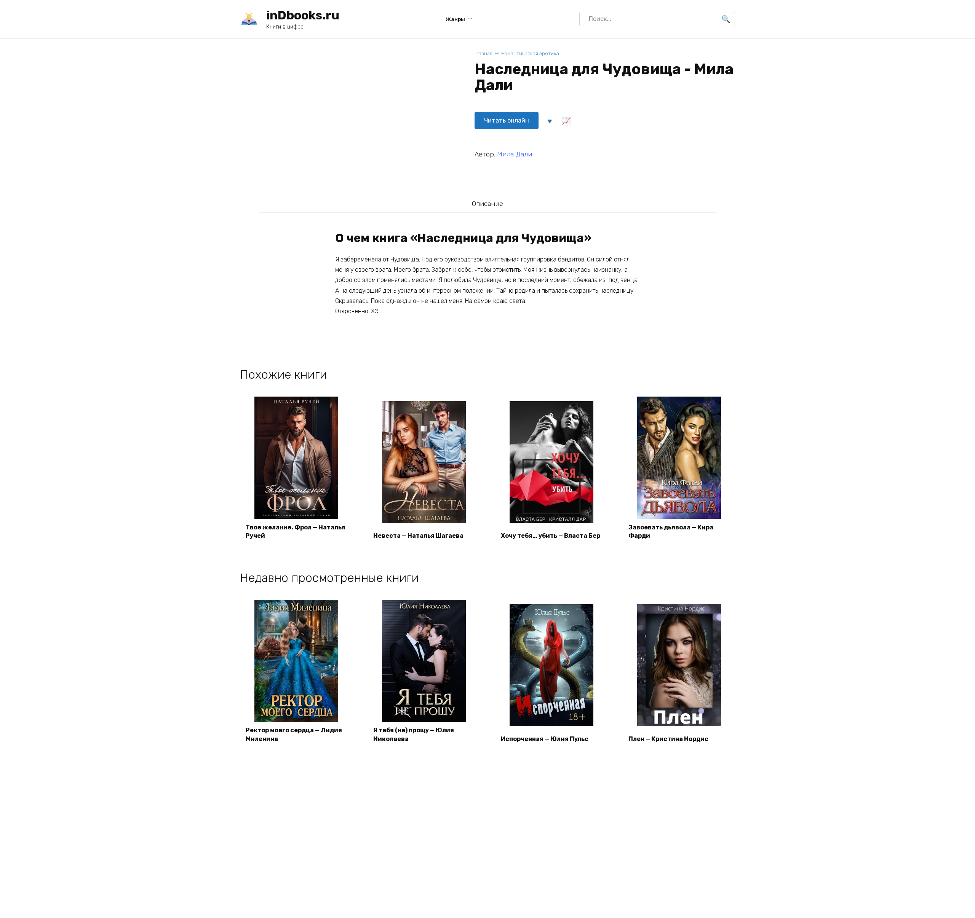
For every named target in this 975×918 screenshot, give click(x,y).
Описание (487, 203)
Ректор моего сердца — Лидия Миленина (294, 734)
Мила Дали (514, 154)
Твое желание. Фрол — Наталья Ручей (295, 531)
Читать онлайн (506, 120)
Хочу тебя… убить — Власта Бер (550, 535)
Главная (483, 53)
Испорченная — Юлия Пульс (544, 739)
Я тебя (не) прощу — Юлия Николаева (413, 734)
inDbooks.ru (302, 15)
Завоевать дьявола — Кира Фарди (670, 531)
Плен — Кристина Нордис (668, 739)
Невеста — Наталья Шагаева (418, 535)
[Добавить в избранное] (549, 120)
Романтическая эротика (530, 53)
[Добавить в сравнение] (566, 120)
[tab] (487, 203)
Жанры (455, 19)
